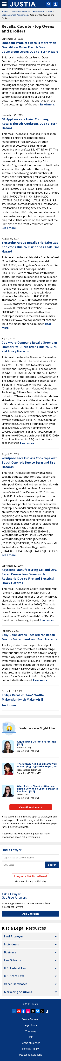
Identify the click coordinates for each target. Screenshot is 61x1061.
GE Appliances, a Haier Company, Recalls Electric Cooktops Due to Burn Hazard (29, 123)
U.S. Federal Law (15, 968)
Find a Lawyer (11, 850)
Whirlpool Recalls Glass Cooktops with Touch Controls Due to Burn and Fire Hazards (29, 462)
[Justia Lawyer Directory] (47, 1011)
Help (30, 1037)
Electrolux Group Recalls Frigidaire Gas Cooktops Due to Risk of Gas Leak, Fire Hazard (30, 247)
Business (10, 952)
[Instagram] (28, 1011)
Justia (5, 11)
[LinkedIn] (14, 1011)
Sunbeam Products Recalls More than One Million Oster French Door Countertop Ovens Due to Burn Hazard (30, 47)
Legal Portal (31, 1025)
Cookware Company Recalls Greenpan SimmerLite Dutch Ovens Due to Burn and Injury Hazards (29, 346)
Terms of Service (30, 1043)
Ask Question (30, 913)
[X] (42, 1011)
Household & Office (43, 11)
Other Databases (15, 984)
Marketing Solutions (18, 992)
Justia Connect (30, 1019)
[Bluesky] (38, 1011)
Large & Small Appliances (15, 15)
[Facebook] (23, 1011)
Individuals (11, 944)
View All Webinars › (30, 807)
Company (30, 1031)
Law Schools (12, 960)
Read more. (47, 104)
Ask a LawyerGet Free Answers (14, 896)
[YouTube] (19, 1011)
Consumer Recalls (20, 11)
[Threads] (33, 1011)
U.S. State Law (14, 976)
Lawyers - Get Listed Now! (30, 876)
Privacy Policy (30, 1048)
